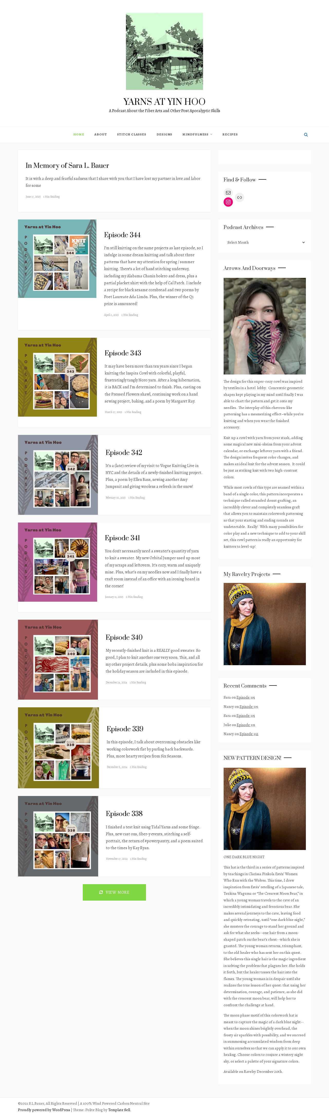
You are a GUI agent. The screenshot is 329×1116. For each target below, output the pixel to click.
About (100, 134)
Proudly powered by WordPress (44, 1109)
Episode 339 (125, 729)
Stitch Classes (131, 134)
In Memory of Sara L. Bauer (67, 166)
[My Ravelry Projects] (265, 623)
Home (78, 134)
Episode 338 (124, 814)
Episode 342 (124, 453)
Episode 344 (122, 235)
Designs (164, 134)
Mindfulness (195, 134)
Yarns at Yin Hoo (165, 102)
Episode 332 (249, 733)
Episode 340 (124, 638)
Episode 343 (123, 353)
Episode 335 (245, 697)
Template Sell (119, 1109)
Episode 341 (122, 538)
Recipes (230, 134)
